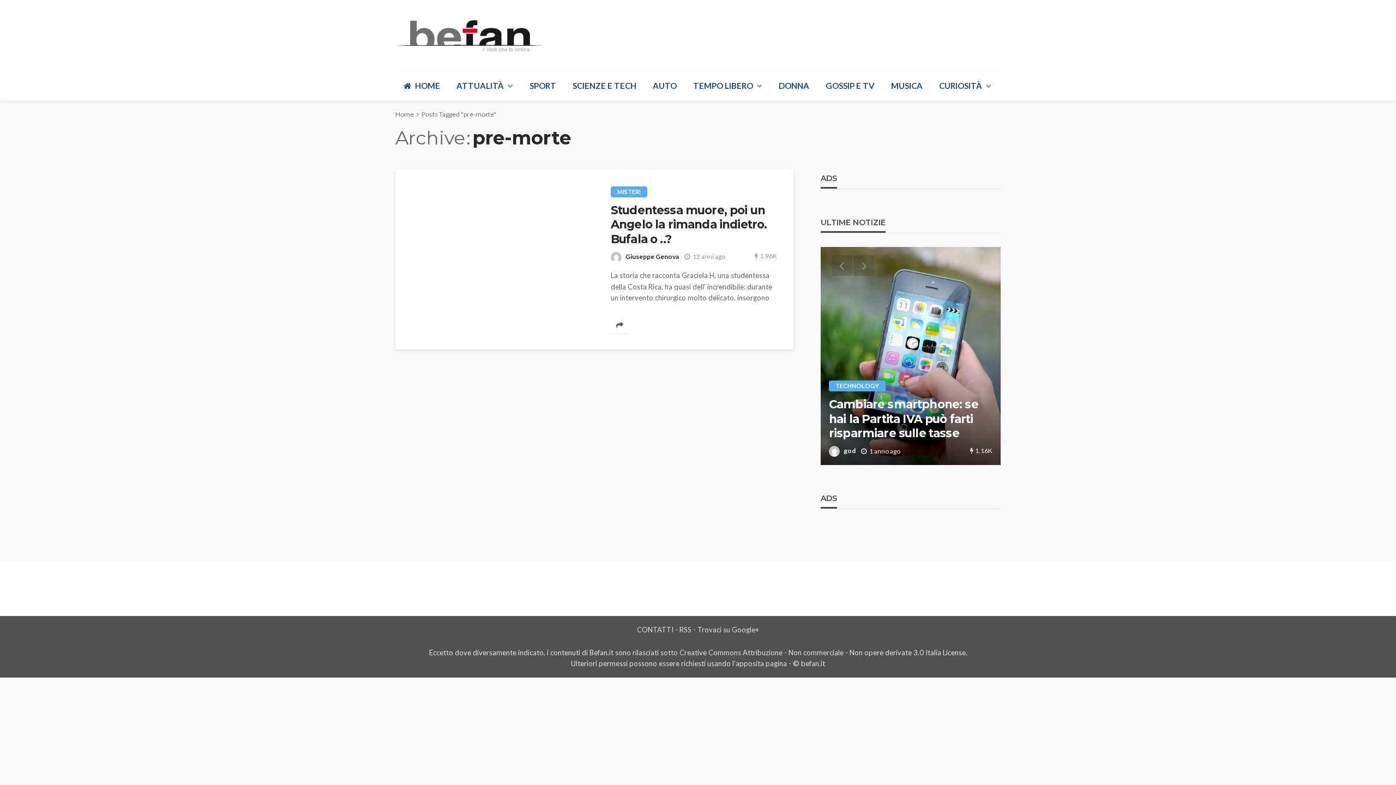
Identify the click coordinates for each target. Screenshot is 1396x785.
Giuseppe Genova (652, 256)
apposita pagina (761, 663)
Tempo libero (723, 85)
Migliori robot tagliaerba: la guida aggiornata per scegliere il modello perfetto (905, 411)
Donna (794, 85)
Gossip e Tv (850, 85)
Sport (542, 85)
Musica (907, 85)
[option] (911, 356)
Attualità (480, 85)
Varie (843, 371)
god (850, 450)
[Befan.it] (468, 35)
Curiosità (960, 85)
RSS (685, 629)
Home (427, 85)
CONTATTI (655, 629)
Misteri (629, 191)
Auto (665, 85)
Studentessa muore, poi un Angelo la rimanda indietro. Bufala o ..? (689, 224)
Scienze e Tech (604, 85)
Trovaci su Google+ (728, 629)
